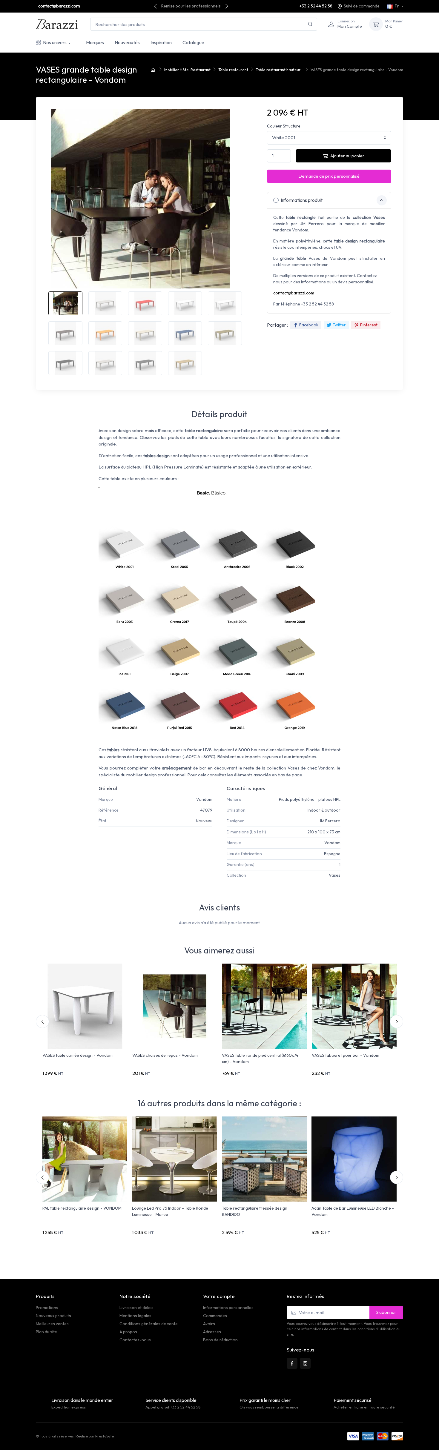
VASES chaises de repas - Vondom (165, 1055)
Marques (95, 42)
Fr (397, 6)
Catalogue (193, 42)
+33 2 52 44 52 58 (316, 6)
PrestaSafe (104, 1436)
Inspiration (161, 42)
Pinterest (368, 325)
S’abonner (386, 1312)
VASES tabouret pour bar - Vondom (345, 1055)
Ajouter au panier (347, 156)
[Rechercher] (310, 24)
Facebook (308, 325)
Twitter (339, 325)
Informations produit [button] (301, 200)
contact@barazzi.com (59, 6)
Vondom (204, 799)
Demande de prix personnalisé (329, 176)
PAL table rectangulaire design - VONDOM (82, 1208)
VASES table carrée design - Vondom (77, 1055)
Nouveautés (127, 42)
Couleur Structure (283, 126)
